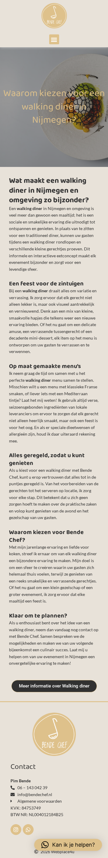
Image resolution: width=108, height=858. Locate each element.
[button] (54, 39)
